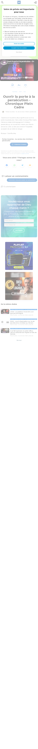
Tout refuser (19, 52)
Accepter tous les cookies (19, 48)
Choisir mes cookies (19, 43)
